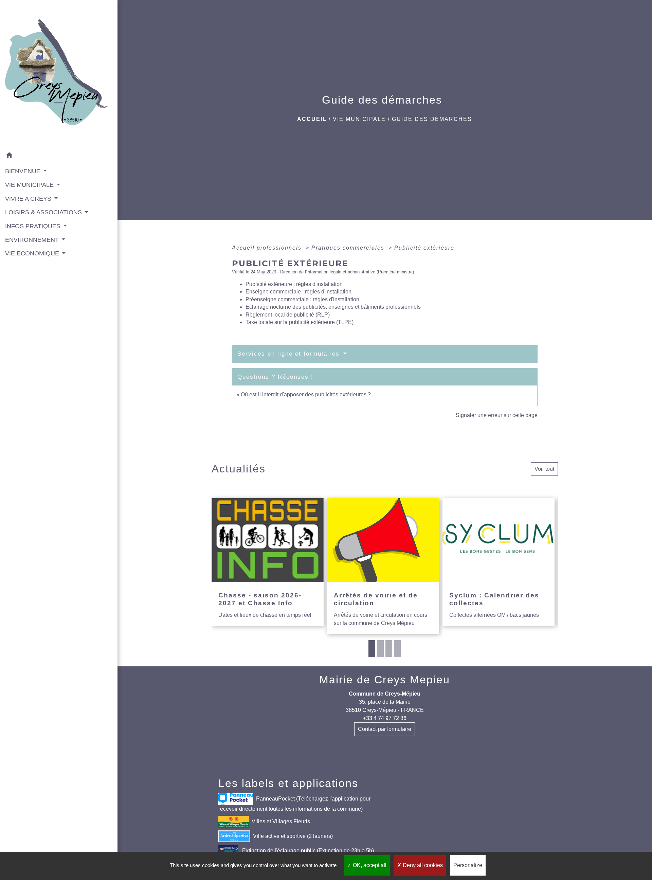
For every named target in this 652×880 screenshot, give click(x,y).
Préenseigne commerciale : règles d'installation (302, 299)
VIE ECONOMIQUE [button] (33, 253)
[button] (58, 156)
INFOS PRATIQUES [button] (33, 226)
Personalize (467, 865)
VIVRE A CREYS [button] (29, 198)
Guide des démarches (432, 119)
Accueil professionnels (268, 248)
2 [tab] (380, 648)
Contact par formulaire (384, 729)
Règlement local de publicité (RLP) (288, 315)
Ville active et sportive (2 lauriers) (293, 836)
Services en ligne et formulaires (289, 354)
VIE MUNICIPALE (359, 119)
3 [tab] (388, 648)
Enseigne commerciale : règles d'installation (298, 291)
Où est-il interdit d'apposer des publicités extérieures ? (306, 394)
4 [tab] (397, 648)
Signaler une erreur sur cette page (497, 415)
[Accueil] (58, 74)
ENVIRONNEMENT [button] (32, 239)
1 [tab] (371, 648)
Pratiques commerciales (348, 248)
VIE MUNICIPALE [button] (30, 184)
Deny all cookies (422, 865)
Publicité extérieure (424, 248)
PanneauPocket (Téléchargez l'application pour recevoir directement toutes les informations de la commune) (294, 804)
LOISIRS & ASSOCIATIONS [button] (44, 212)
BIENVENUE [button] (23, 171)
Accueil (312, 119)
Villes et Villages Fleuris (281, 821)
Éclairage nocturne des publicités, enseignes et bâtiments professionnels (333, 307)
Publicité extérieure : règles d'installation (294, 284)
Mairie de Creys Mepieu (384, 680)
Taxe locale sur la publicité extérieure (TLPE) (300, 322)
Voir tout (544, 469)
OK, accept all (368, 865)
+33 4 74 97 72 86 (384, 718)
